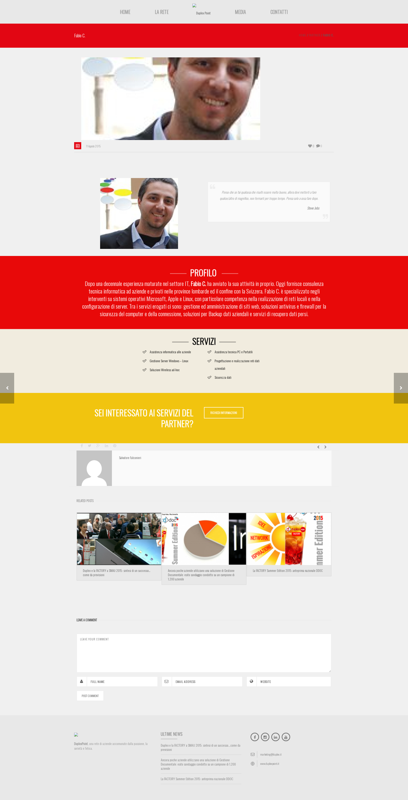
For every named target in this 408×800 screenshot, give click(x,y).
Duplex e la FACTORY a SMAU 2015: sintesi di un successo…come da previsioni (116, 572)
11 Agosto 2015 (93, 146)
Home (125, 11)
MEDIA (240, 11)
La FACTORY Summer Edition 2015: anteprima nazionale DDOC (288, 570)
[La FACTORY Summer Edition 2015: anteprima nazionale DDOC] (289, 539)
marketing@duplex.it (270, 754)
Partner (314, 35)
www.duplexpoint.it (269, 764)
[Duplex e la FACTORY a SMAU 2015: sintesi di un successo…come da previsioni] (119, 539)
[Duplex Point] (201, 12)
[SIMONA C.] (401, 388)
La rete (162, 11)
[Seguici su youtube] (286, 737)
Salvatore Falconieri (130, 457)
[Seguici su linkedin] (275, 737)
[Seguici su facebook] (255, 737)
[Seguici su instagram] (265, 737)
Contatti (279, 11)
